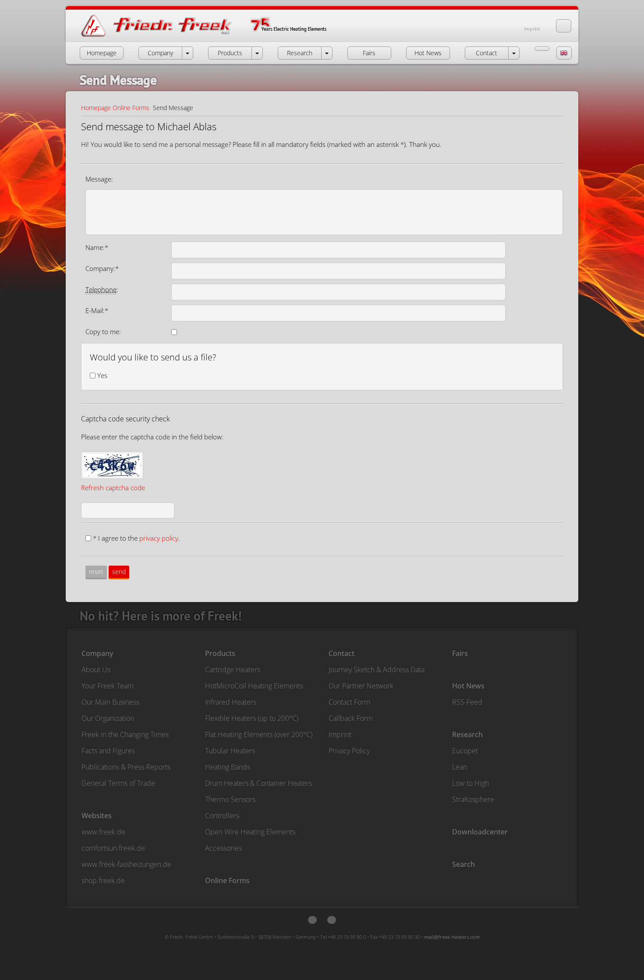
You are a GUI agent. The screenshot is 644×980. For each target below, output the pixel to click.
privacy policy (158, 538)
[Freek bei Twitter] (312, 920)
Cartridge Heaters (232, 669)
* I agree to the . (136, 538)
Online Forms (131, 107)
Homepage (96, 107)
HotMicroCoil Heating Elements (254, 686)
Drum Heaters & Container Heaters (258, 783)
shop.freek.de (103, 880)
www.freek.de (103, 832)
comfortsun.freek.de (113, 848)
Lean (459, 767)
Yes (102, 375)
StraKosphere (473, 799)
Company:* (102, 268)
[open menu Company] (187, 53)
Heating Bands (227, 767)
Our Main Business (110, 702)
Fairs (460, 653)
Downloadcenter (480, 832)
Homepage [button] (102, 53)
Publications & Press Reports (125, 767)
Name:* (96, 247)
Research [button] (299, 53)
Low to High (470, 783)
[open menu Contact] (514, 53)
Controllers (222, 815)
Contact (341, 653)
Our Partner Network (361, 686)
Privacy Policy (349, 750)
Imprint (532, 28)
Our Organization (107, 718)
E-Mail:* (96, 310)
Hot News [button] (428, 53)
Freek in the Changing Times (125, 734)
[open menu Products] (257, 53)
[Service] (542, 48)
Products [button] (230, 53)
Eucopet (465, 750)
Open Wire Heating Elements (250, 832)
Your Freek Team (107, 686)
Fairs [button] (369, 53)
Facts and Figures (108, 750)
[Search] (563, 25)
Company (97, 653)
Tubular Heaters (230, 750)
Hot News (468, 686)
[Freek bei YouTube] (331, 920)
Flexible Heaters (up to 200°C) (251, 718)
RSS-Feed (467, 702)
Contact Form (349, 702)
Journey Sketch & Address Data (377, 669)
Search (463, 864)
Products (220, 653)
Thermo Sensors (230, 799)
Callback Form (351, 718)
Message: (99, 179)
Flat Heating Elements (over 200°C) (258, 734)
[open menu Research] (327, 53)
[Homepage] (212, 36)
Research (467, 734)
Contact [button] (486, 53)
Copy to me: (103, 331)
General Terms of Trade (118, 783)
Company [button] (160, 53)
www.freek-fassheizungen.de (126, 864)
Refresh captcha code (113, 487)
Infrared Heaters (230, 702)
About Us (95, 669)
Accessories (223, 848)
